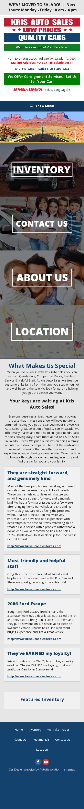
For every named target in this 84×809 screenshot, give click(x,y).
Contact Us (62, 739)
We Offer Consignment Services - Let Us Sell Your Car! (42, 79)
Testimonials (41, 739)
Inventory (35, 729)
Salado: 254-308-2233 (53, 69)
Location (42, 749)
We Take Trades (58, 729)
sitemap (69, 769)
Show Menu (42, 106)
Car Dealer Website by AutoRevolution (34, 769)
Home (18, 729)
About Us (20, 739)
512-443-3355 (24, 69)
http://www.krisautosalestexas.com (34, 546)
